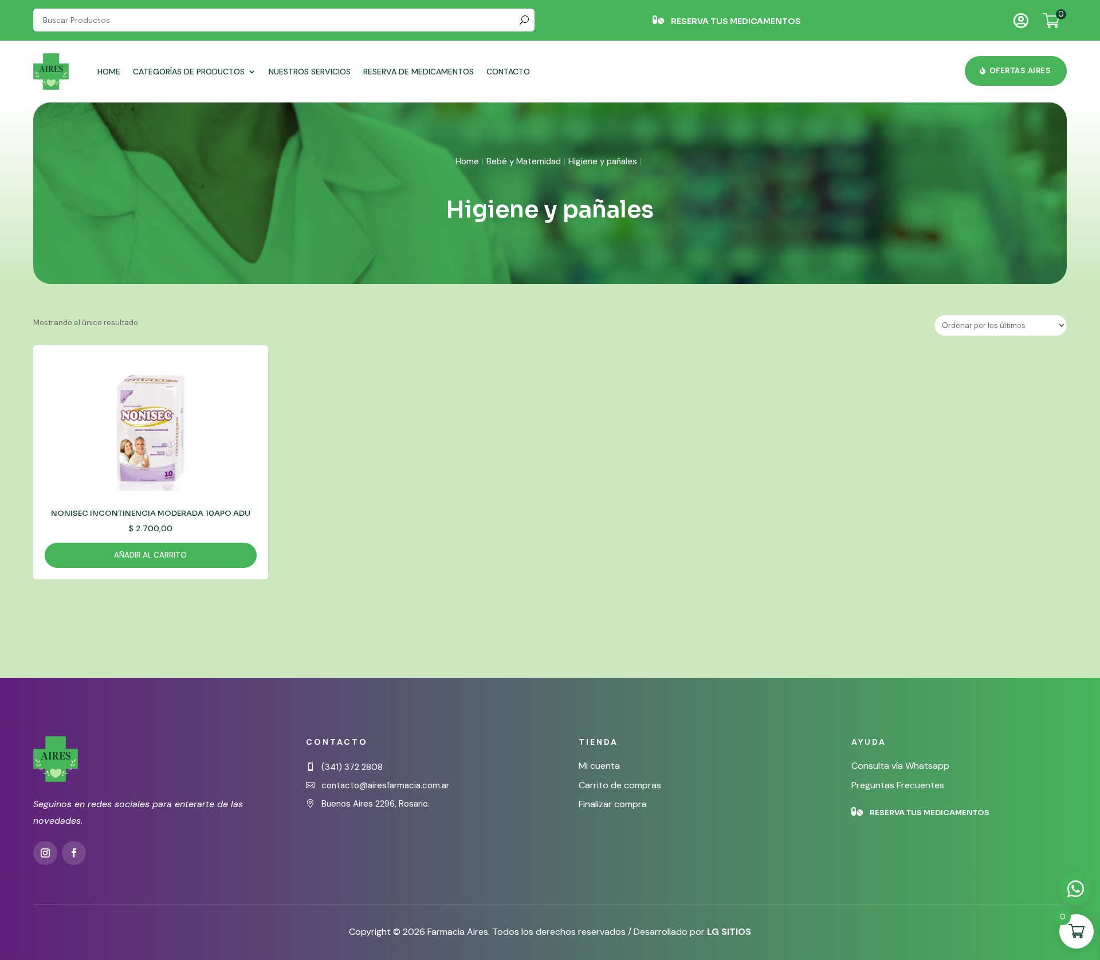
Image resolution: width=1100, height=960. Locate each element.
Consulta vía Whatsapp (900, 766)
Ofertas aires (1020, 71)
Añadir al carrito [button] (150, 555)
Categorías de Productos (189, 71)
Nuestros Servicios (310, 71)
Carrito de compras (620, 785)
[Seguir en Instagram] (45, 853)
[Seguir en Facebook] (74, 853)
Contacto (508, 71)
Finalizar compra (613, 804)
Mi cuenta (599, 766)
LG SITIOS (729, 932)
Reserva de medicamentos (418, 71)
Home (108, 71)
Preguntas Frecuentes (897, 785)
